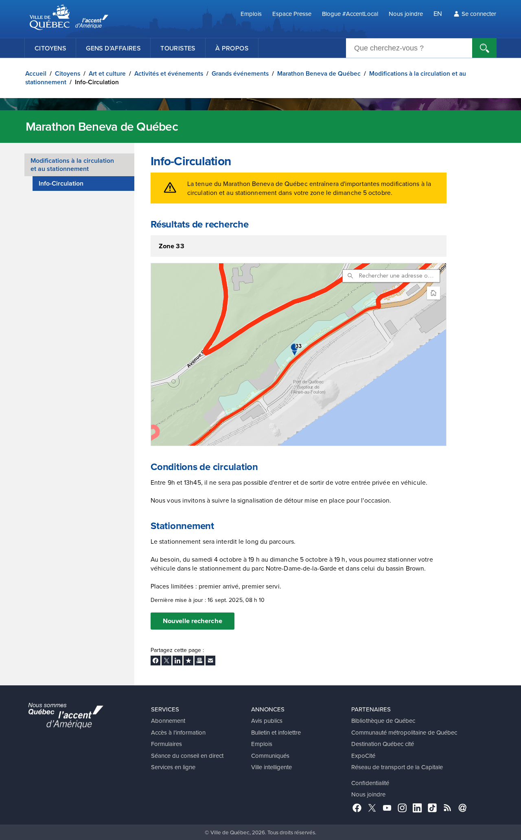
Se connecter (479, 13)
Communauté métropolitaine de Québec (404, 732)
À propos (231, 48)
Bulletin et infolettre (276, 732)
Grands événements (240, 73)
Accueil (35, 73)
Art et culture (107, 73)
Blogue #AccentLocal (350, 13)
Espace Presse (291, 13)
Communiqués (270, 755)
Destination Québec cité (382, 743)
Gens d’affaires (113, 48)
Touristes (177, 48)
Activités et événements (168, 73)
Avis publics (266, 720)
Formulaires (166, 743)
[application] (298, 354)
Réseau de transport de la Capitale (397, 767)
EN (437, 13)
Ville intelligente (271, 767)
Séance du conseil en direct (187, 755)
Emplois (251, 13)
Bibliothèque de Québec (383, 720)
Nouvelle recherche (192, 621)
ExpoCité (363, 755)
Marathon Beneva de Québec (319, 73)
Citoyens (50, 48)
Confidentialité (370, 783)
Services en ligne (173, 767)
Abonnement (168, 720)
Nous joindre (406, 13)
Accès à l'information (178, 732)
